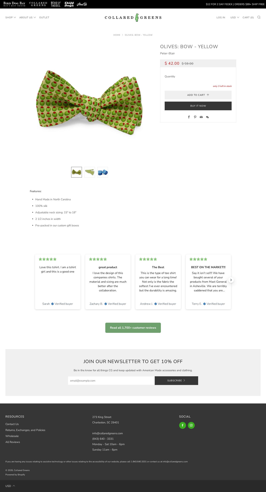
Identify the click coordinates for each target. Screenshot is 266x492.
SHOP (9, 17)
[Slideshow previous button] (35, 280)
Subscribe (174, 380)
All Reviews (12, 442)
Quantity (170, 76)
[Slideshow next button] (231, 280)
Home (117, 35)
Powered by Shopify (15, 474)
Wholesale (12, 436)
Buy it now (198, 106)
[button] (76, 172)
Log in (221, 17)
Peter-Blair (167, 53)
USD (233, 17)
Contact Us (12, 424)
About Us (26, 17)
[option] (89, 102)
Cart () (248, 17)
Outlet (44, 17)
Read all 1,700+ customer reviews (133, 328)
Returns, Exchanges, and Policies (25, 430)
